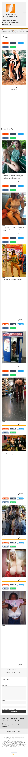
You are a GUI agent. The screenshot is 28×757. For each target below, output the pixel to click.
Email (4, 705)
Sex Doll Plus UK (22, 31)
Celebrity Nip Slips (15, 731)
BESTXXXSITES (6, 29)
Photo (4, 669)
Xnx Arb (16, 32)
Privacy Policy (12, 709)
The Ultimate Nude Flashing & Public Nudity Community (11, 22)
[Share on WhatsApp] (13, 47)
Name (3, 700)
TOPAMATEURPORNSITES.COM (15, 29)
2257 (14, 746)
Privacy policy (23, 746)
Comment (4, 685)
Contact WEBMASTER (7, 746)
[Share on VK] (5, 47)
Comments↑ (21, 181)
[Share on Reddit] (5, 43)
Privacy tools (10, 748)
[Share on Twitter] (20, 43)
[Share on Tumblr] (13, 43)
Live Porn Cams (10, 31)
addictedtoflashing (8, 672)
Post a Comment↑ (20, 86)
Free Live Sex (16, 31)
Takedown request (17, 748)
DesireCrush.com (17, 30)
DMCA (17, 746)
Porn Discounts (4, 31)
